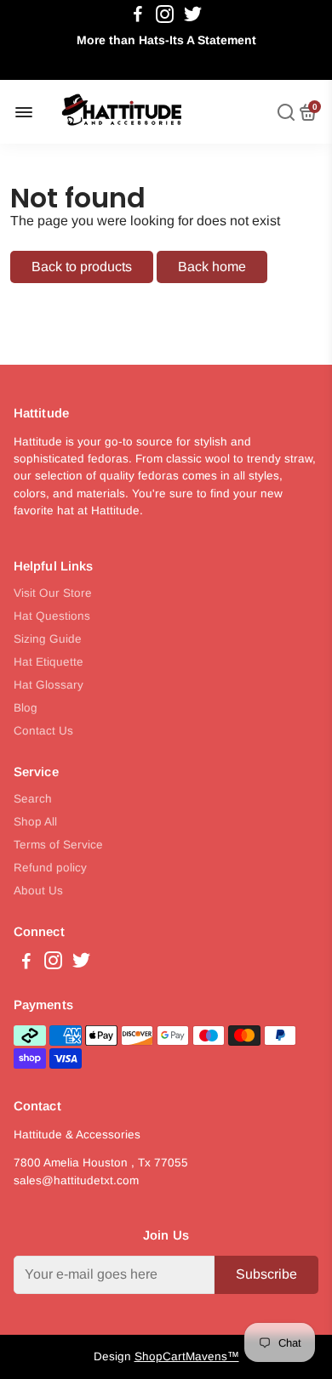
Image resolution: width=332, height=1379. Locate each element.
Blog (25, 707)
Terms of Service (58, 844)
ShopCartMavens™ (187, 1356)
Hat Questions (52, 616)
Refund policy (50, 867)
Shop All (35, 821)
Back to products (81, 266)
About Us (38, 890)
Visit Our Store (53, 593)
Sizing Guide (48, 639)
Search (33, 798)
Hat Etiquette (48, 661)
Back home (212, 266)
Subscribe (266, 1274)
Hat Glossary (48, 684)
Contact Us (43, 730)
